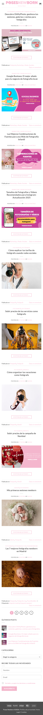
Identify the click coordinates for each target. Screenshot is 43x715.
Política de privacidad (27, 709)
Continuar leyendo (21, 57)
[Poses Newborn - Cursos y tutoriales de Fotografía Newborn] (21, 4)
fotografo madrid (14, 603)
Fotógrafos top (20, 546)
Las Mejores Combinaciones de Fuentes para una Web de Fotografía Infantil (22, 137)
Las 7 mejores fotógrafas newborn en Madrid (21, 549)
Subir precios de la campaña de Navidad (21, 434)
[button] (3, 3)
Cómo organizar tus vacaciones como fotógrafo (21, 373)
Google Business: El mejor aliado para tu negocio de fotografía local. (21, 77)
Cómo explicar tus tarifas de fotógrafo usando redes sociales (21, 251)
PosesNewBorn (32, 546)
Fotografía (17, 247)
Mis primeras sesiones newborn (21, 490)
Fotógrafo (11, 11)
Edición (17, 487)
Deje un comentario (35, 67)
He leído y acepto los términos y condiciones (20, 683)
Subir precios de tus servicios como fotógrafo (21, 312)
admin (30, 25)
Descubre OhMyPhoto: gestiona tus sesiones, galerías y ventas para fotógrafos (21, 17)
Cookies (24, 712)
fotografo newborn (26, 603)
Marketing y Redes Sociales (26, 11)
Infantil (26, 369)
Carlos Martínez (30, 85)
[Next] (31, 613)
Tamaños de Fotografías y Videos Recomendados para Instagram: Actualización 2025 (21, 195)
